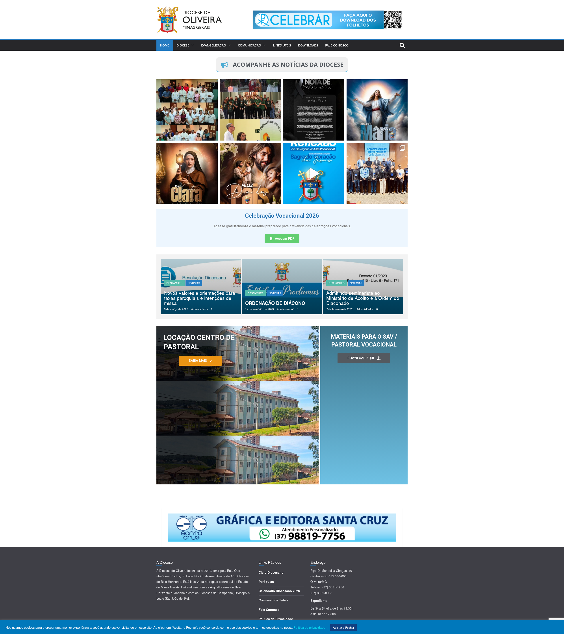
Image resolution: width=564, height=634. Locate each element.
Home (164, 45)
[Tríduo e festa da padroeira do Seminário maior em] (187, 110)
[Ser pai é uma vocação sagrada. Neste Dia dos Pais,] (250, 173)
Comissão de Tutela (273, 600)
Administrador (199, 309)
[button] (191, 45)
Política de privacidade (309, 627)
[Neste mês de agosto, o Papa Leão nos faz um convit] (313, 173)
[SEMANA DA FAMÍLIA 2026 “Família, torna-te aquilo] (250, 110)
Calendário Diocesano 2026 (279, 591)
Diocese (182, 45)
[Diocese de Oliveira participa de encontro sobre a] (377, 173)
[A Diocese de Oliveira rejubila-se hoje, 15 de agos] (377, 110)
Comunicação (249, 45)
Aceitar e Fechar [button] (343, 627)
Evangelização (213, 45)
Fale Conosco (337, 45)
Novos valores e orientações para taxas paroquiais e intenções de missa (199, 297)
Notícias (194, 283)
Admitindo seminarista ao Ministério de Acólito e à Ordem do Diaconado (362, 297)
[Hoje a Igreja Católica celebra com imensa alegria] (187, 173)
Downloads (308, 45)
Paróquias (266, 581)
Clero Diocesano (271, 572)
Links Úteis (282, 45)
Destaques (174, 283)
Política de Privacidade (276, 619)
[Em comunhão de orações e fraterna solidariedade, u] (313, 110)
